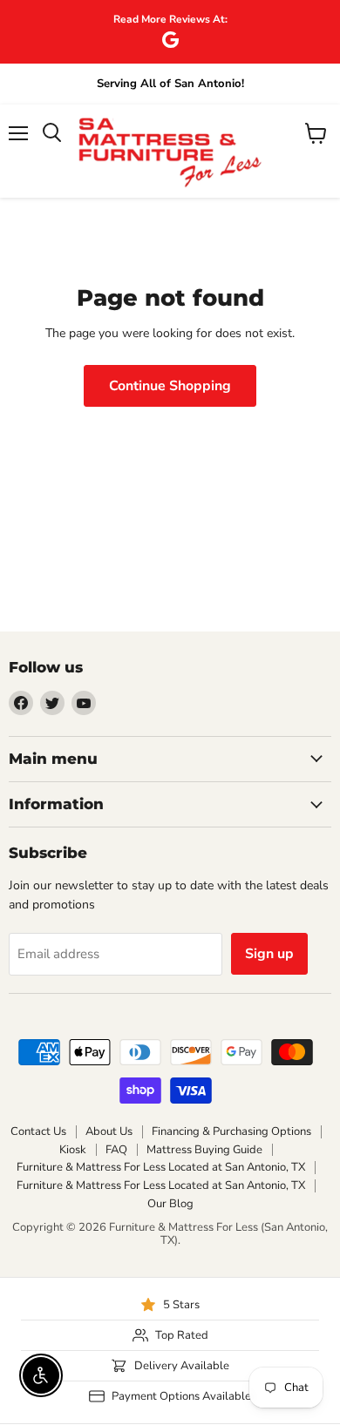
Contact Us (38, 1131)
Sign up (269, 953)
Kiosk (72, 1150)
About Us (109, 1131)
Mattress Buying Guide (204, 1150)
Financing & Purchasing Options (231, 1131)
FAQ (116, 1150)
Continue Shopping (170, 385)
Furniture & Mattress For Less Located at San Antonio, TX (161, 1167)
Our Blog (170, 1204)
